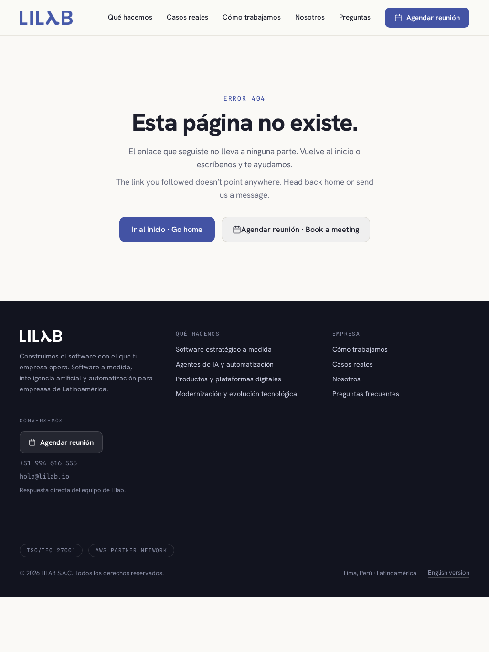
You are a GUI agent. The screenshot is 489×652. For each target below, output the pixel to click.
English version (448, 572)
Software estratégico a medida (224, 349)
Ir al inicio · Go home (167, 229)
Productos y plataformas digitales (228, 378)
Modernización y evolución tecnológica (236, 393)
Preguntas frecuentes (365, 393)
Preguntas (355, 17)
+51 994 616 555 (48, 463)
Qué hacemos (130, 17)
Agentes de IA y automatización (225, 363)
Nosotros (310, 17)
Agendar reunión (433, 17)
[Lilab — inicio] (46, 18)
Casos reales (187, 17)
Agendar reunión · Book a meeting (300, 229)
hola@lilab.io (44, 476)
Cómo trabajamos (252, 17)
